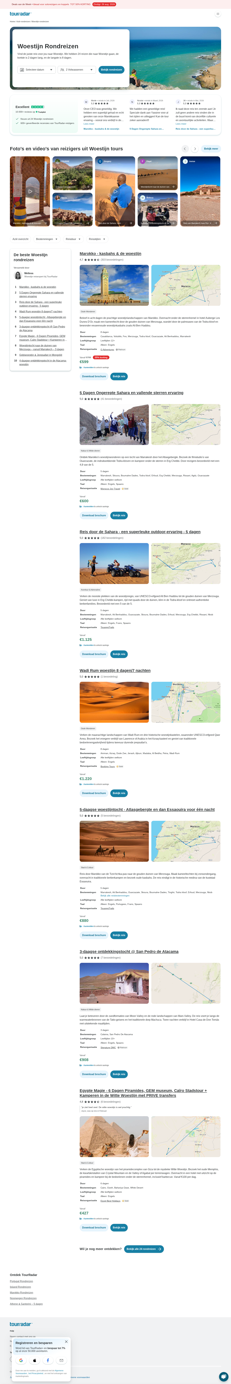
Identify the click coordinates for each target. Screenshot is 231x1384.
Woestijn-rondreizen (40, 21)
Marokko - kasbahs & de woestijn (101, 129)
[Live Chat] (223, 1376)
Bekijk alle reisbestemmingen (115, 895)
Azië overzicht (20, 239)
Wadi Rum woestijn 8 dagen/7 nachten (40, 311)
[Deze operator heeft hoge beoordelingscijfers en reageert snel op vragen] (125, 488)
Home (12, 21)
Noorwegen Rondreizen (23, 1298)
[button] (150, 367)
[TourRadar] (21, 14)
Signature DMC (108, 1047)
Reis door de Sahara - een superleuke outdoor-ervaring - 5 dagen (196, 129)
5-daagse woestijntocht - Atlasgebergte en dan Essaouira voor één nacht (42, 319)
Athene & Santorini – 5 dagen (26, 1304)
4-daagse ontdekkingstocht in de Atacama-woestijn (43, 362)
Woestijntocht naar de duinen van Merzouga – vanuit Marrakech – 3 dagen (41, 347)
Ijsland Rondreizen (20, 1287)
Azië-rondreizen (23, 21)
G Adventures (107, 349)
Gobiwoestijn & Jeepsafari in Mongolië (40, 355)
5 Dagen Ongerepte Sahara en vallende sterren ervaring (146, 129)
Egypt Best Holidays (110, 1201)
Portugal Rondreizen (21, 1281)
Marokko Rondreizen (21, 1292)
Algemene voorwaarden (78, 1377)
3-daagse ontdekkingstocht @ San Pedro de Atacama (42, 328)
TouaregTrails (107, 627)
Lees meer (89, 123)
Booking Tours (108, 766)
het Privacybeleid (36, 1373)
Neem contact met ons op (23, 1336)
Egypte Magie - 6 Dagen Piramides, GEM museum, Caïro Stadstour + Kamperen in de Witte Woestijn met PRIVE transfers (42, 338)
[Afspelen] (30, 191)
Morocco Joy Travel (110, 488)
